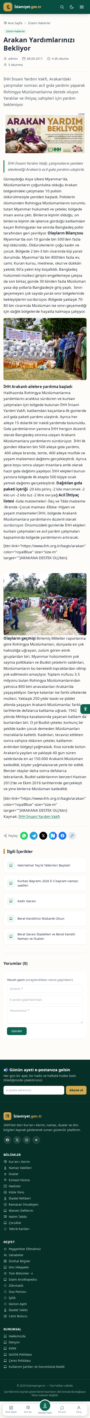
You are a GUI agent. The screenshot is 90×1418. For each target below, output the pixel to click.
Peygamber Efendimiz (25, 1249)
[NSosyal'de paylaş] (53, 836)
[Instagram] (27, 1140)
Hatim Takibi (18, 1217)
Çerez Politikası (20, 1360)
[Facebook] (7, 1140)
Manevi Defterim (21, 1210)
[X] (17, 1140)
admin (13, 58)
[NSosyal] (36, 1140)
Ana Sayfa (15, 23)
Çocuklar (15, 1223)
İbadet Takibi (18, 1310)
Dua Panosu (17, 1292)
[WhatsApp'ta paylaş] (24, 836)
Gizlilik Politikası (20, 1354)
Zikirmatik (16, 1285)
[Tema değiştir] (71, 7)
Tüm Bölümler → (21, 1273)
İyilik (12, 1298)
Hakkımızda (17, 1336)
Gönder (16, 1031)
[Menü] (82, 7)
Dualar (14, 1174)
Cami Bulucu (18, 1316)
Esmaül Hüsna (19, 1180)
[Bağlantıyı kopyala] (72, 836)
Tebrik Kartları (19, 1229)
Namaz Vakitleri (20, 1168)
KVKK (12, 1348)
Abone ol (76, 1090)
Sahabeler (16, 1255)
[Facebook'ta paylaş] (62, 836)
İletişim (14, 1342)
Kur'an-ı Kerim (19, 1162)
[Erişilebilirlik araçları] (85, 709)
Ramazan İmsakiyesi (23, 1204)
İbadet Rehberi (20, 1198)
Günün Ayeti (18, 1304)
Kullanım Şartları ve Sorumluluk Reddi (37, 1367)
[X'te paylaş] (43, 836)
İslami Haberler (39, 23)
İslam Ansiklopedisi (23, 1279)
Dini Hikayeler (19, 1267)
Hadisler (15, 1186)
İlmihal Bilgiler (19, 1261)
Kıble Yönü (16, 1192)
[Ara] (62, 7)
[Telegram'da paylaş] (34, 836)
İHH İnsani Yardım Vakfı (39, 816)
